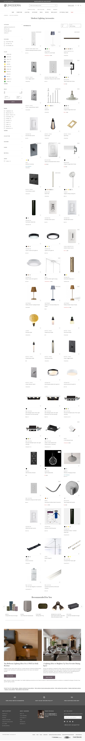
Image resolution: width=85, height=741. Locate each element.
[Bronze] (66, 49)
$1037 (21, 93)
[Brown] (68, 49)
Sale (72, 12)
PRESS (21, 719)
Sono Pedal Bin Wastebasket (27, 615)
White (9, 54)
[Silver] (72, 49)
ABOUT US (22, 713)
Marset (8, 126)
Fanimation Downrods (30, 222)
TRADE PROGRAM (23, 715)
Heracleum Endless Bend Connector (53, 502)
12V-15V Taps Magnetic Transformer (34, 586)
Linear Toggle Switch (68, 358)
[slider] (4, 92)
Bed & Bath (54, 12)
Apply (13, 102)
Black (9, 56)
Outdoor (34, 12)
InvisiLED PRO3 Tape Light (69, 560)
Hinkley (8, 118)
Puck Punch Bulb (67, 332)
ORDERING (4, 715)
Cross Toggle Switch (30, 78)
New (13, 12)
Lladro (8, 122)
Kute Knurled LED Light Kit (70, 384)
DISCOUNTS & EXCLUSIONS (7, 721)
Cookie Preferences (79, 734)
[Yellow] (70, 556)
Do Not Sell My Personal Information (68, 734)
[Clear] (47, 468)
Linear (8, 161)
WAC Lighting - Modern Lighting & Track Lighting (23, 688)
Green (9, 81)
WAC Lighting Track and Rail (22, 689)
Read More (10, 676)
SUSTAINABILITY (23, 717)
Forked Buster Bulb (30, 358)
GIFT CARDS (4, 723)
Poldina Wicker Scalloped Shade (33, 304)
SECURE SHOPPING (6, 725)
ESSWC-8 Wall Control (69, 248)
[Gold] (49, 105)
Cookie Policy (45, 734)
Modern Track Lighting (10, 689)
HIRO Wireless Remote (31, 472)
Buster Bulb (47, 135)
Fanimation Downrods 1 (69, 278)
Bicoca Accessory (29, 560)
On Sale (9, 43)
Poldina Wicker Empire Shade (70, 304)
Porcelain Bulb (29, 332)
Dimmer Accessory (30, 164)
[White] (73, 49)
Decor (47, 12)
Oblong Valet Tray (40, 615)
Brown (9, 69)
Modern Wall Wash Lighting (74, 688)
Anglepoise (9, 111)
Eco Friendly (9, 45)
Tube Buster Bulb (48, 358)
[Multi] (66, 77)
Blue (8, 76)
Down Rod (47, 193)
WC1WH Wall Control (30, 135)
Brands (55, 9)
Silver (9, 59)
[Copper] (45, 498)
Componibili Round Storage (11, 615)
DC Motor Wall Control (50, 219)
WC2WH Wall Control (68, 219)
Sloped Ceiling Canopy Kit (69, 193)
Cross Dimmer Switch (30, 191)
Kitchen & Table (64, 12)
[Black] (45, 49)
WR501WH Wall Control (31, 528)
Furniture (19, 12)
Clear (8, 74)
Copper (9, 79)
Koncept (8, 120)
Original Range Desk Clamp (70, 164)
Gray (8, 61)
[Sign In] (78, 5)
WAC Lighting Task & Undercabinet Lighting (44, 688)
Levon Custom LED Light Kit (32, 250)
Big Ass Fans (9, 112)
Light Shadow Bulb (49, 472)
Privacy (41, 734)
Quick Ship (9, 41)
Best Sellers (41, 9)
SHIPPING (4, 717)
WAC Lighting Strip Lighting (61, 688)
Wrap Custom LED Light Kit (31, 278)
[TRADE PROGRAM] (48, 715)
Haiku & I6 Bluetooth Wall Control (52, 161)
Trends (49, 9)
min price (6, 96)
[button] (80, 5)
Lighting (27, 12)
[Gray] (70, 49)
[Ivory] (28, 468)
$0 (4, 93)
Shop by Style (31, 9)
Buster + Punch (10, 114)
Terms (37, 734)
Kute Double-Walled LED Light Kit (52, 384)
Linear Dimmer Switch (30, 384)
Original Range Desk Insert (70, 109)
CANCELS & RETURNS (6, 719)
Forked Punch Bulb (49, 332)
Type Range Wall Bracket (69, 502)
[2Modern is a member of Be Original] (57, 737)
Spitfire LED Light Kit (49, 250)
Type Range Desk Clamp (69, 81)
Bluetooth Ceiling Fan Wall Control (52, 78)
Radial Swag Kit (48, 558)
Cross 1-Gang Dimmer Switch (32, 107)
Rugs (41, 12)
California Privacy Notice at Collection (55, 734)
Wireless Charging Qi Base (70, 472)
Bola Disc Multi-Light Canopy (51, 278)
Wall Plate (66, 135)
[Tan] (49, 49)
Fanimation (9, 116)
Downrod (66, 52)
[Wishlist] (75, 5)
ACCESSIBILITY (23, 723)
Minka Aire (9, 128)
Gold (8, 64)
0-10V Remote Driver (68, 440)
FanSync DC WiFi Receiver (50, 528)
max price (18, 96)
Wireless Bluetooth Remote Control (33, 50)
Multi (8, 71)
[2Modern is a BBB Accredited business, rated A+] (67, 738)
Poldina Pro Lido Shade (50, 52)
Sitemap (34, 734)
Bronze (9, 66)
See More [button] (6, 83)
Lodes (8, 124)
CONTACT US (4, 713)
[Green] (47, 49)
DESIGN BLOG (22, 721)
